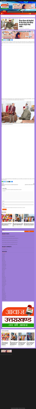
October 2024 (3, 282)
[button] (3, 14)
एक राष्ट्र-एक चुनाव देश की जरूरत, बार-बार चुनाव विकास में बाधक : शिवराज (9, 244)
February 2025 (4, 277)
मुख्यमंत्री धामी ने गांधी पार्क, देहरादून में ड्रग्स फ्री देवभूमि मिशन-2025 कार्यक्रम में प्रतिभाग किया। (10, 184)
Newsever (20, 408)
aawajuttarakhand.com (22, 28)
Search (3, 229)
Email (3, 203)
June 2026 (3, 256)
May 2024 (3, 289)
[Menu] (3, 14)
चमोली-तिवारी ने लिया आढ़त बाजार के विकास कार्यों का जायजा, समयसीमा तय (9, 240)
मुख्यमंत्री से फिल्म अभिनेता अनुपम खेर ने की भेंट (29, 184)
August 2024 (3, 285)
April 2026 (3, 259)
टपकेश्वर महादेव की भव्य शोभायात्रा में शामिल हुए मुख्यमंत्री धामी (8, 236)
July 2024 (3, 286)
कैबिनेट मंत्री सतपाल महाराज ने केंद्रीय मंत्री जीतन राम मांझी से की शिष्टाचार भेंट (18, 224)
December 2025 (4, 264)
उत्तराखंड (2, 222)
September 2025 (4, 268)
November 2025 (4, 265)
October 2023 (3, 298)
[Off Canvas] (1, 0)
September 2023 (4, 299)
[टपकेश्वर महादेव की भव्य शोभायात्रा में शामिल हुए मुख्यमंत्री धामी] (7, 218)
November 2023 (4, 297)
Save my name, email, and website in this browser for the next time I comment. (14, 207)
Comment (4, 190)
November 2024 (4, 281)
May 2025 (3, 273)
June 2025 (3, 272)
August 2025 (3, 269)
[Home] (1, 13)
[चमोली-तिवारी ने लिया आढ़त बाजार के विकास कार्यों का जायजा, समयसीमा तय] (29, 218)
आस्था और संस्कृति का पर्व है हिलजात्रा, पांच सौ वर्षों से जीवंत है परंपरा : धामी (9, 242)
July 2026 (3, 255)
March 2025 (3, 276)
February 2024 (4, 293)
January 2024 (3, 294)
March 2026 (3, 260)
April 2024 (3, 290)
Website (3, 206)
